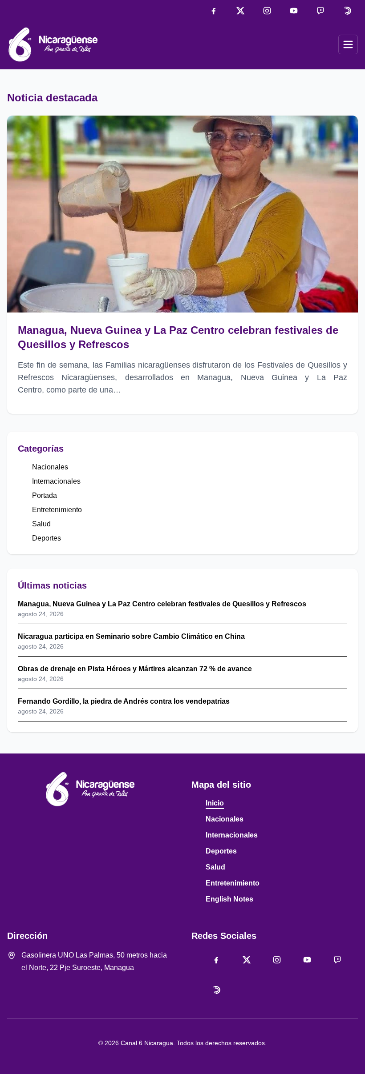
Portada (44, 495)
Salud (41, 524)
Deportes (46, 538)
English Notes (229, 899)
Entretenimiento (57, 509)
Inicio (215, 803)
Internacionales (56, 481)
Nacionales (50, 467)
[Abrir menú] (348, 44)
